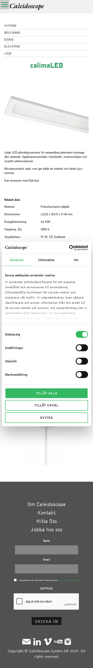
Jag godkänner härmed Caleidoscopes (49, 580)
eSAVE (9, 39)
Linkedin (37, 641)
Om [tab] (76, 260)
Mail (26, 641)
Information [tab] (46, 260)
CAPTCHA (46, 588)
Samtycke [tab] (17, 260)
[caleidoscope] (27, 7)
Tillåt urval (46, 405)
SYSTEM (10, 25)
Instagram (67, 641)
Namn (46, 540)
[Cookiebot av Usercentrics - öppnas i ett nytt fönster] (69, 248)
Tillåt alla (46, 393)
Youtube (58, 641)
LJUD (7, 53)
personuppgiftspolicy (68, 580)
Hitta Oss (46, 521)
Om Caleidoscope (46, 504)
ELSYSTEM (12, 46)
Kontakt (46, 512)
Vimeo (47, 641)
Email (46, 559)
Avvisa (46, 417)
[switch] (82, 347)
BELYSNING (12, 32)
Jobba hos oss (46, 529)
